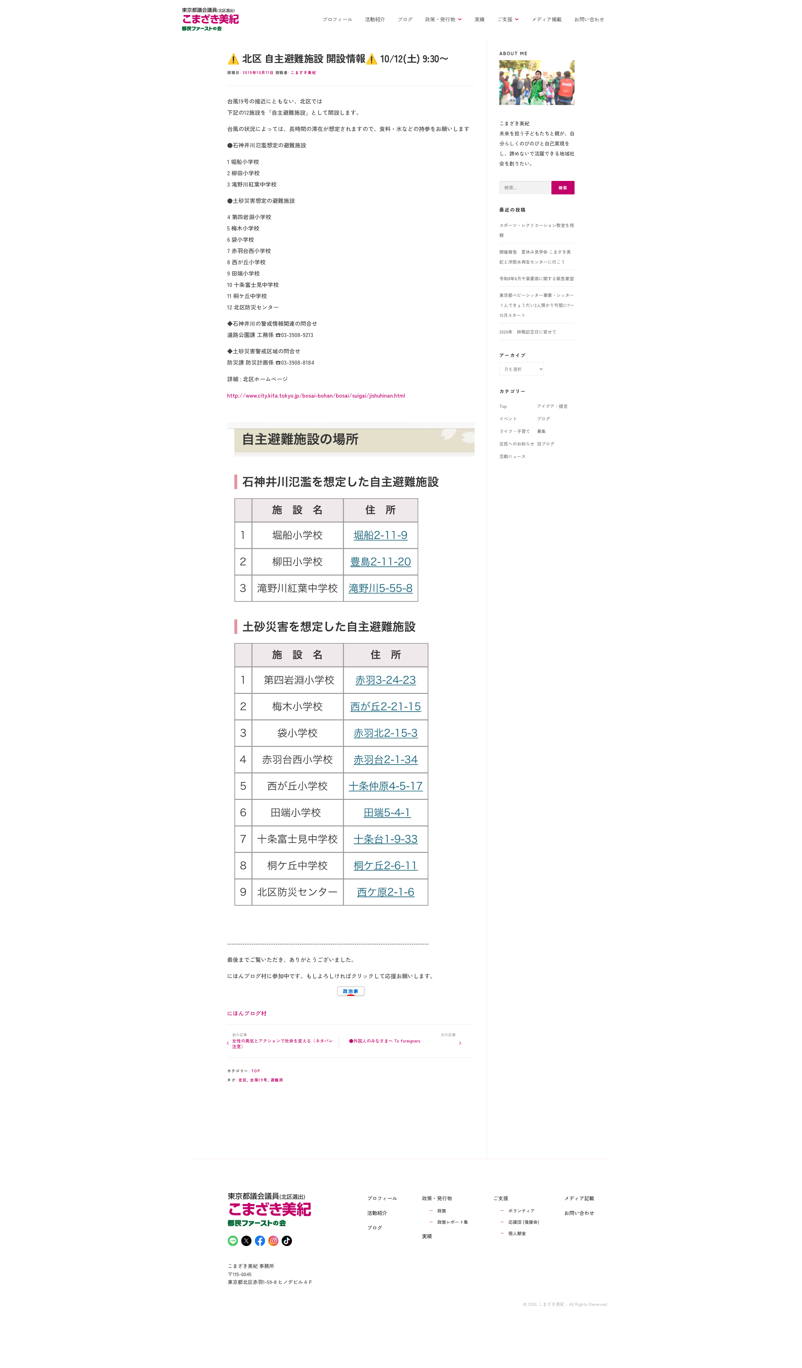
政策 (441, 1210)
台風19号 (259, 1079)
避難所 (277, 1079)
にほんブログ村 (247, 1013)
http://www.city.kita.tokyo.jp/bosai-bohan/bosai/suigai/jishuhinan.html (316, 395)
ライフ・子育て (514, 431)
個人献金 (517, 1233)
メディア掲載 (547, 19)
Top (256, 1070)
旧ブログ (546, 444)
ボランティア (521, 1210)
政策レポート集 (452, 1222)
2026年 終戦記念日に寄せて (527, 332)
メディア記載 (579, 1198)
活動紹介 (375, 19)
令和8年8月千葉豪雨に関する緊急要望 (536, 278)
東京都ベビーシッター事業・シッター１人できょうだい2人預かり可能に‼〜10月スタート (536, 305)
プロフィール (337, 19)
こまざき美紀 (303, 72)
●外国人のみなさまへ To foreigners (384, 1040)
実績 (480, 19)
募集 (541, 431)
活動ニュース (512, 456)
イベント (508, 418)
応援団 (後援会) (523, 1222)
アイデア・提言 (552, 406)
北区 (242, 1079)
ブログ (405, 19)
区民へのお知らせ (516, 444)
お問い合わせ (589, 19)
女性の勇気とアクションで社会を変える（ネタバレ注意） (282, 1043)
